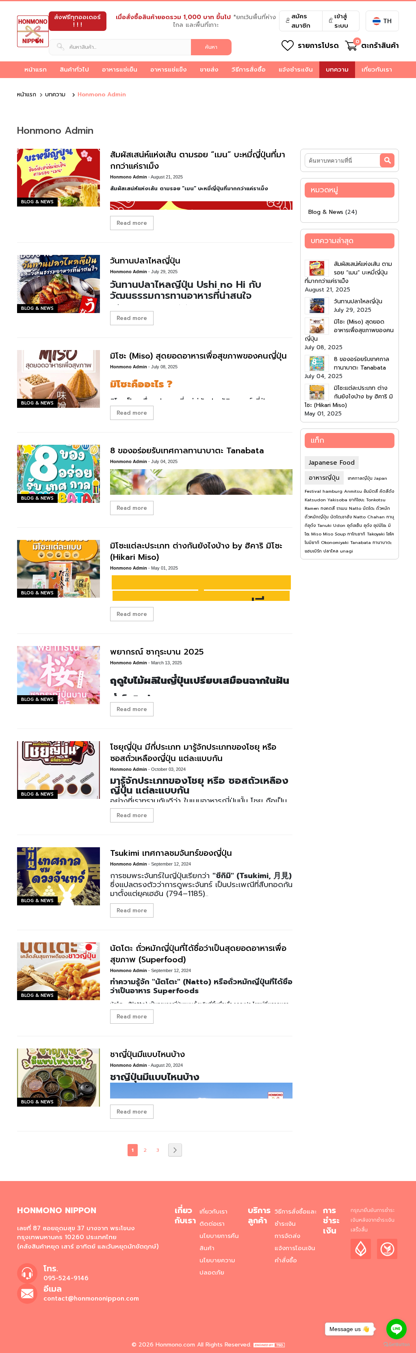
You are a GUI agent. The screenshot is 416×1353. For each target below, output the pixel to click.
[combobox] (140, 47)
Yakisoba (338, 500)
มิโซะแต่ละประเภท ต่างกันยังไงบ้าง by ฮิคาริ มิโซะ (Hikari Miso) (196, 551)
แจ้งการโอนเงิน (295, 1248)
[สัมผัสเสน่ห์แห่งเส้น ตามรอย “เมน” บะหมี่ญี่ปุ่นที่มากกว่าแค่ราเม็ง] (58, 178)
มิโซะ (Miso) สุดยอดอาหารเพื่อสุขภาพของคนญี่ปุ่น (198, 356)
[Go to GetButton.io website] (397, 1344)
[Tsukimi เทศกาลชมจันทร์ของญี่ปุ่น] (58, 876)
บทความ (55, 94)
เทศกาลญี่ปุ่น (361, 478)
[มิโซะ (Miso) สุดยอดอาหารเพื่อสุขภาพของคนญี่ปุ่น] (58, 379)
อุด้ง (368, 525)
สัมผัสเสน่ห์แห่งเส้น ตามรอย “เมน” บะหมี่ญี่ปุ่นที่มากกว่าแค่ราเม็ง (197, 160)
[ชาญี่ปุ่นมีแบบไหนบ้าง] (58, 1077)
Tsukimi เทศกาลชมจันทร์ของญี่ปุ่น (171, 853)
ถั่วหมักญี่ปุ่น (317, 517)
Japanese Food (332, 462)
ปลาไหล (331, 551)
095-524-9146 (66, 1278)
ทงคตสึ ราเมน (335, 508)
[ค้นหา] (387, 160)
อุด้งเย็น (355, 525)
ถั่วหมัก (383, 508)
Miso (317, 534)
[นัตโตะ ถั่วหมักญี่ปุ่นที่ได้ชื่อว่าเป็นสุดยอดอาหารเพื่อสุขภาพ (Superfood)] (58, 971)
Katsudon (316, 500)
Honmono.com (175, 1344)
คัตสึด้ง (386, 491)
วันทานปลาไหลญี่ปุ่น (145, 261)
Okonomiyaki (335, 542)
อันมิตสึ (371, 491)
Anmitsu (354, 491)
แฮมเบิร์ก (314, 551)
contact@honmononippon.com (91, 1298)
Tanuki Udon (332, 525)
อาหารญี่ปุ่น (324, 477)
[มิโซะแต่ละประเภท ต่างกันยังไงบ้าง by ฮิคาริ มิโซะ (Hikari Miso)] (58, 569)
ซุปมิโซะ (380, 525)
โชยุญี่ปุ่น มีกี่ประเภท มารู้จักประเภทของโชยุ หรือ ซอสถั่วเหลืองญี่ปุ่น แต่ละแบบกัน (193, 752)
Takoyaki (376, 534)
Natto (356, 508)
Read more (132, 223)
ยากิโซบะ (357, 500)
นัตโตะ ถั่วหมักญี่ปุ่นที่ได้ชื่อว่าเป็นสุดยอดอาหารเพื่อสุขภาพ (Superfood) (198, 954)
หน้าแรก (26, 94)
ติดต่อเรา (212, 1223)
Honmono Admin (129, 176)
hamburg (333, 491)
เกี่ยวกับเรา (213, 1211)
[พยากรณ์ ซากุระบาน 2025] (58, 675)
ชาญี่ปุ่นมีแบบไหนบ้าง (147, 1054)
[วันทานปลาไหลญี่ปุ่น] (58, 284)
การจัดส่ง (287, 1235)
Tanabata (361, 542)
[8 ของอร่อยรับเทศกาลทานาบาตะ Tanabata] (58, 473)
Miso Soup (335, 534)
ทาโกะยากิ (357, 534)
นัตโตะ (369, 508)
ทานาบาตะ (382, 542)
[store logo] (33, 31)
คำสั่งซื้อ (286, 1260)
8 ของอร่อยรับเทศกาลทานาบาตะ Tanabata (187, 450)
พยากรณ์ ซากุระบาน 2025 (157, 652)
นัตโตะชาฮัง (341, 517)
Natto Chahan (369, 517)
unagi (346, 551)
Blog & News (37, 201)
